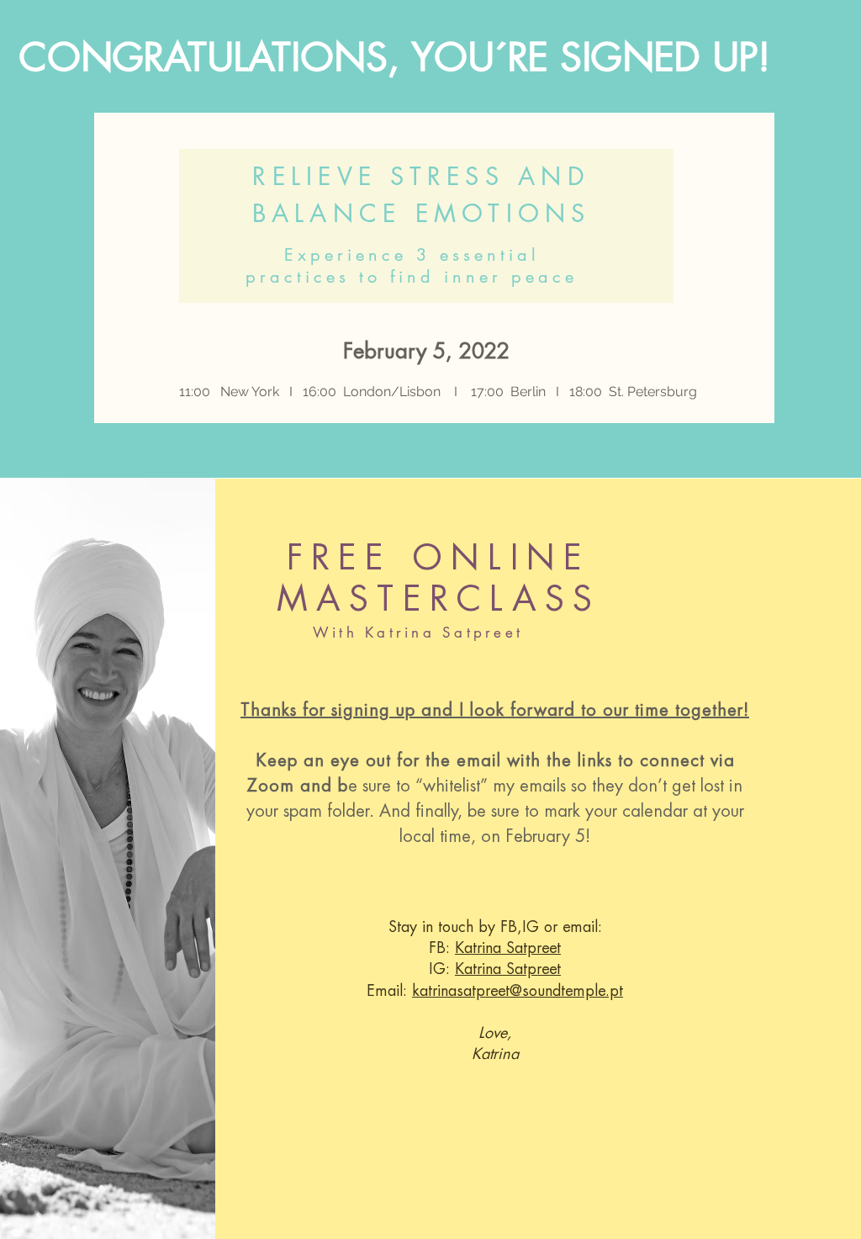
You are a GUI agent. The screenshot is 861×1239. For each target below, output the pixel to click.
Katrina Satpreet (508, 947)
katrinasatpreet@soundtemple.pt (517, 990)
